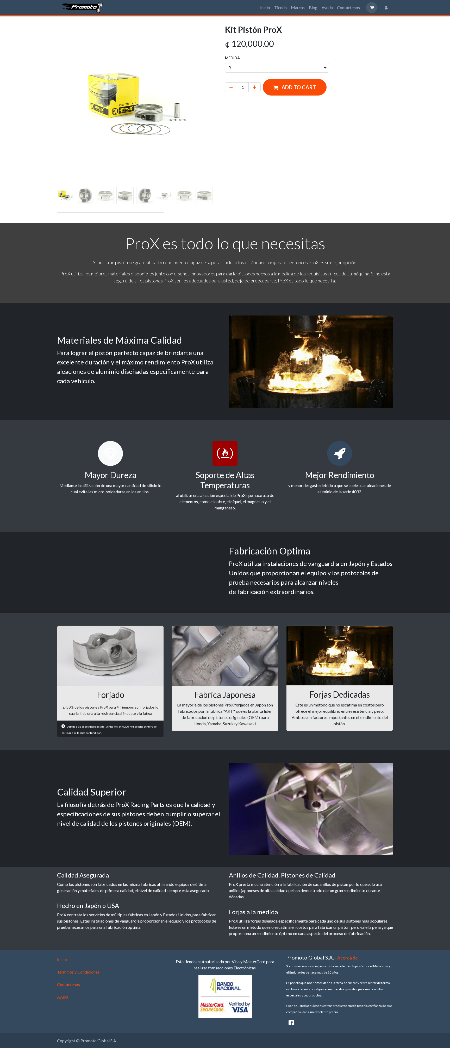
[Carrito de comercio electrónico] (371, 7)
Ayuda (62, 1032)
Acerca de (347, 993)
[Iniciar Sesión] (386, 7)
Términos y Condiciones (78, 1007)
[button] (65, 105)
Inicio (62, 995)
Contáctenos (68, 1020)
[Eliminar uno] (231, 87)
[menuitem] (265, 7)
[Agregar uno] (254, 87)
